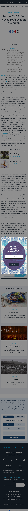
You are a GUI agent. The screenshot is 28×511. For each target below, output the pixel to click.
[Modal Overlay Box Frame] (14, 255)
